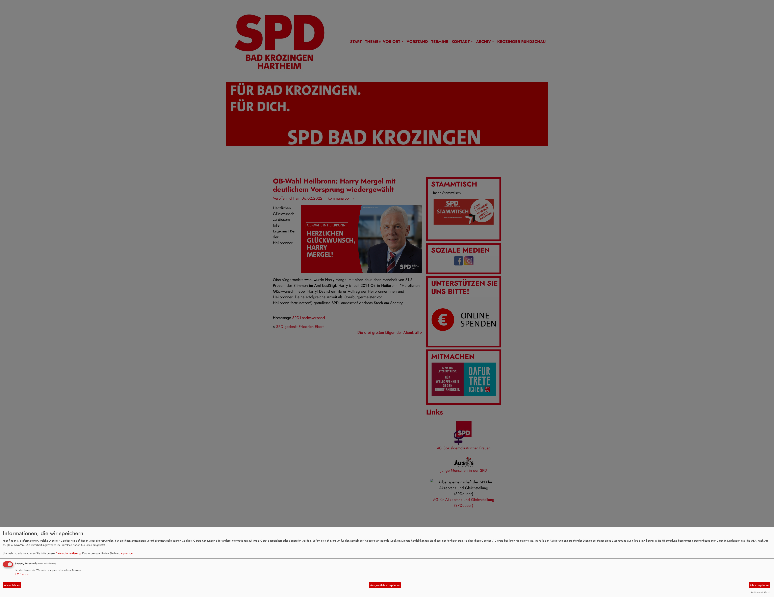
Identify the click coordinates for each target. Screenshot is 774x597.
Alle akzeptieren (759, 585)
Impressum (127, 553)
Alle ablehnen (12, 585)
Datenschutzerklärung (68, 553)
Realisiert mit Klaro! (760, 592)
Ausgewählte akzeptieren (384, 585)
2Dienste (21, 574)
